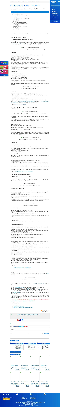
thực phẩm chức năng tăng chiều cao (40, 283)
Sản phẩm (53, 9)
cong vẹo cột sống (15, 43)
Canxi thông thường (17, 287)
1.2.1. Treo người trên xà (16, 19)
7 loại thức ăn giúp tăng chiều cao (19, 306)
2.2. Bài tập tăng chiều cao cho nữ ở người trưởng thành (20, 26)
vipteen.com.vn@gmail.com (31, 404)
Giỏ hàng (4, 75)
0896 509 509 (31, 403)
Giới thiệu (23, 397)
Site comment (12, 329)
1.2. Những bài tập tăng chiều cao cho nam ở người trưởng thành (21, 18)
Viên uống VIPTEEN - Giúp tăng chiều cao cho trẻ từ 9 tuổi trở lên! (25, 367)
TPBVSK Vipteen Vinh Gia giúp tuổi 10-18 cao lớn (14, 367)
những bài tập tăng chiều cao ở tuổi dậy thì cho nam (27, 101)
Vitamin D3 (28, 288)
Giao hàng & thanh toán (33, 398)
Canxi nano (22, 287)
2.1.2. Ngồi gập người (16, 25)
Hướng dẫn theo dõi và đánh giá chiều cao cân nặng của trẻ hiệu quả (44, 383)
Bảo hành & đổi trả (32, 397)
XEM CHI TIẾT (17, 348)
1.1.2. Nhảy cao (15, 17)
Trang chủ (53, 7)
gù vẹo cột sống (22, 43)
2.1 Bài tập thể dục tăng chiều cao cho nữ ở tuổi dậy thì (20, 23)
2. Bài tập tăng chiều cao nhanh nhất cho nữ (19, 22)
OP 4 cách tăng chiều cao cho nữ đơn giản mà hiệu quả (22, 268)
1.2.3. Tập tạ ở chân (15, 21)
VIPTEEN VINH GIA (30, 401)
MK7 (28, 289)
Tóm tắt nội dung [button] (14, 11)
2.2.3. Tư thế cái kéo (16, 29)
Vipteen (6, 397)
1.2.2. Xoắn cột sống (15, 20)
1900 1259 (26, 403)
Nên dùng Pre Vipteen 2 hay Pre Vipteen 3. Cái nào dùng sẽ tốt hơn (15, 383)
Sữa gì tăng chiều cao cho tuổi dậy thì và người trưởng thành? (23, 307)
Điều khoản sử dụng (24, 398)
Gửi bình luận (46, 333)
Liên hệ (22, 399)
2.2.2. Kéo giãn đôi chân (16, 28)
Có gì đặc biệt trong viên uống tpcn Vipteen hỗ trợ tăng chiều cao (35, 367)
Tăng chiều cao (54, 11)
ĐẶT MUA (21, 348)
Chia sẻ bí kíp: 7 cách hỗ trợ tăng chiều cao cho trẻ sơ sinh (35, 383)
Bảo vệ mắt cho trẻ (55, 15)
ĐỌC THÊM (17, 369)
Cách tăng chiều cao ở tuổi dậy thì (20, 104)
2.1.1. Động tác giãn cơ (16, 24)
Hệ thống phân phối (55, 21)
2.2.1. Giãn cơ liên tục (16, 27)
